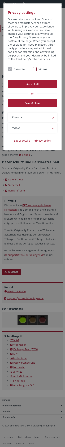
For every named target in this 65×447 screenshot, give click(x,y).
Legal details (22, 140)
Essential (19, 69)
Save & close (32, 103)
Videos (42, 69)
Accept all (32, 84)
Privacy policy (42, 140)
